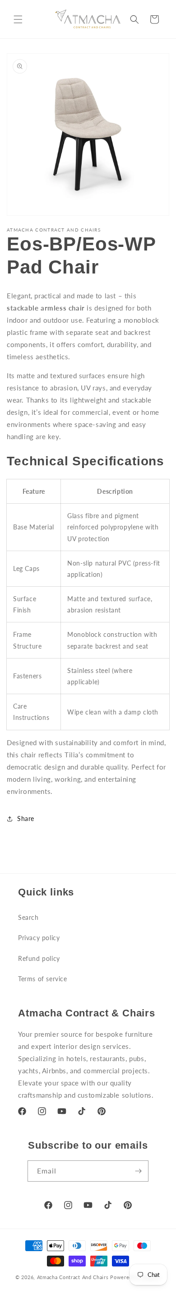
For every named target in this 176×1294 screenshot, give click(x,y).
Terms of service (42, 979)
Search (28, 917)
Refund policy (39, 958)
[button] (18, 19)
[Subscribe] (138, 1171)
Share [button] (25, 818)
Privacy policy (39, 938)
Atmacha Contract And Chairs (73, 1277)
